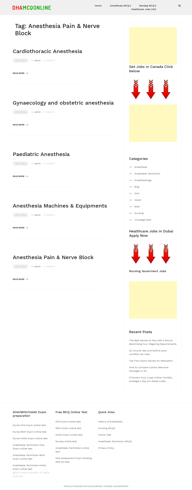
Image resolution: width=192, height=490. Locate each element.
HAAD (137, 200)
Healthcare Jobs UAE (143, 9)
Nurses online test (66, 441)
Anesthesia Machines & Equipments (60, 206)
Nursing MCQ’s (147, 5)
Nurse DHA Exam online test (29, 425)
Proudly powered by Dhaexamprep (83, 486)
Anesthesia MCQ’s (120, 5)
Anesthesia (20, 60)
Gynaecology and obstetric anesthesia (63, 103)
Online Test (104, 434)
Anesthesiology (143, 180)
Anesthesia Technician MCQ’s (115, 441)
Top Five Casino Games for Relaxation (151, 360)
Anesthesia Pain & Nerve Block (53, 257)
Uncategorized (142, 219)
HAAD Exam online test (69, 434)
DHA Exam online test (68, 421)
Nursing (139, 213)
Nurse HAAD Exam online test (30, 438)
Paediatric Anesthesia (41, 154)
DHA (137, 193)
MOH (137, 206)
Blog (136, 186)
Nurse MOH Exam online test (29, 431)
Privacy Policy (106, 448)
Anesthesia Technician (147, 173)
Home (98, 5)
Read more (20, 73)
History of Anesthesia (110, 421)
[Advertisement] (153, 46)
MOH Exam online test (68, 428)
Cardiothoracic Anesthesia (47, 51)
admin (37, 60)
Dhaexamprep (120, 486)
